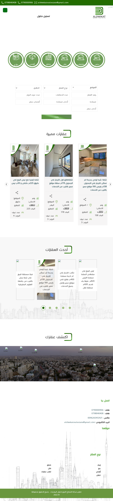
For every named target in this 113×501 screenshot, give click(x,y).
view (69, 160)
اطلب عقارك (46, 472)
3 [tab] (56, 308)
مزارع (16, 64)
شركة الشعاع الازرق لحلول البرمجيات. (63, 492)
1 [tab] (43, 308)
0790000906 (27, 2)
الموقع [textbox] (93, 87)
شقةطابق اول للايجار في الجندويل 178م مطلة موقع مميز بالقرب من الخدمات (61, 183)
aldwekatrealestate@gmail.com (53, 2)
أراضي (32, 64)
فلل (64, 64)
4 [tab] (63, 308)
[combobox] (85, 88)
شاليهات (80, 64)
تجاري (97, 64)
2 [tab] (50, 308)
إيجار (99, 465)
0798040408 (10, 2)
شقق (48, 64)
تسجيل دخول (43, 16)
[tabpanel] (56, 97)
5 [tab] (70, 308)
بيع (99, 468)
